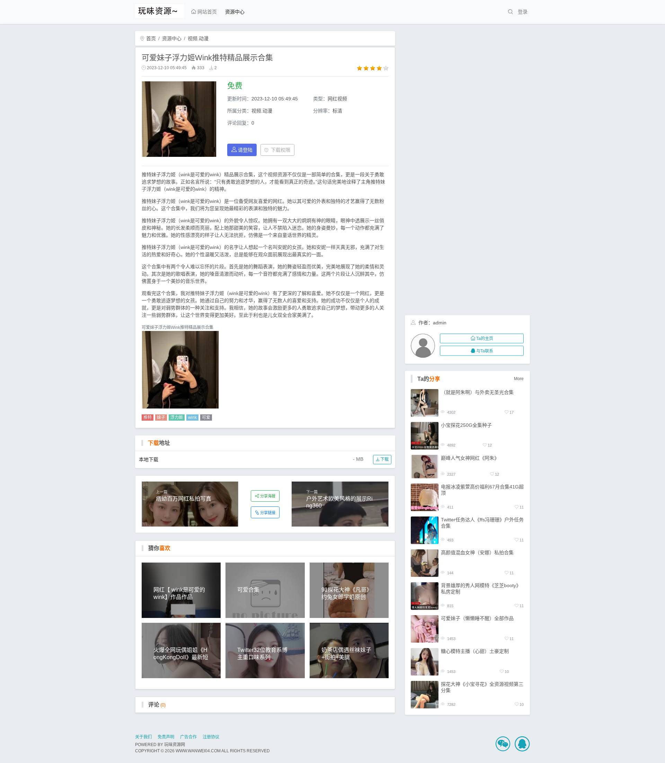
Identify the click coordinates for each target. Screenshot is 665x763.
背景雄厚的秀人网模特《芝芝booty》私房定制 (481, 588)
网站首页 (206, 12)
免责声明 (166, 737)
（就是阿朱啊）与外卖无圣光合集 (477, 392)
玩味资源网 (174, 744)
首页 (150, 38)
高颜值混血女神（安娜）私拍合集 (477, 552)
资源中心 (235, 12)
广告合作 (188, 737)
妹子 (161, 417)
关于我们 (143, 737)
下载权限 (280, 150)
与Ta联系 (484, 350)
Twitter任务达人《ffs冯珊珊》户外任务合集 (482, 523)
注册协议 (211, 737)
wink (192, 417)
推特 (147, 417)
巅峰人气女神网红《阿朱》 (470, 457)
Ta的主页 (484, 338)
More (519, 378)
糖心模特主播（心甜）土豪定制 (475, 651)
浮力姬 (176, 417)
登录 (522, 12)
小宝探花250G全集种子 (466, 425)
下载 (384, 459)
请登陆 (245, 150)
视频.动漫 (198, 38)
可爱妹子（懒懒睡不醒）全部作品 (477, 618)
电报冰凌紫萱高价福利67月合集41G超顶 (482, 490)
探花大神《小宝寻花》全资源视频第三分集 (482, 687)
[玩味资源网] (159, 10)
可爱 (206, 417)
